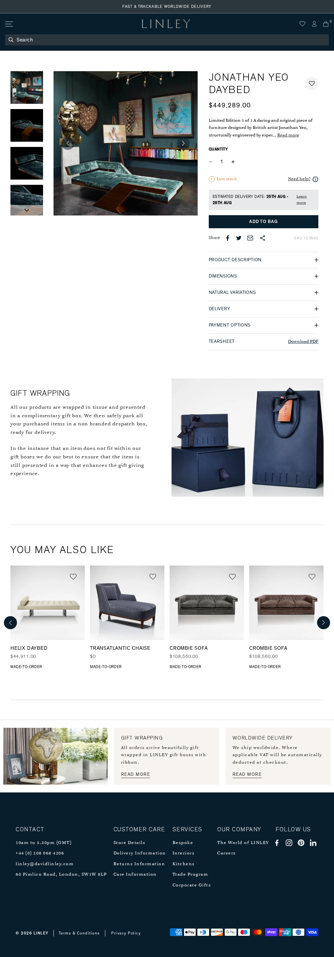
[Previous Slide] (67, 143)
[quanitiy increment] (233, 161)
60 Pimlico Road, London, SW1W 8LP (61, 874)
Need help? (299, 179)
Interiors (184, 853)
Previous (10, 622)
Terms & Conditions (79, 933)
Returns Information (139, 864)
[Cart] (326, 24)
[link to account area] (314, 24)
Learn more (301, 200)
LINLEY (41, 933)
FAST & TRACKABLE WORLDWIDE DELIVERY (167, 6)
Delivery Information (140, 853)
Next (323, 622)
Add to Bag (263, 221)
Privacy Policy (126, 933)
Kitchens (184, 864)
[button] (311, 83)
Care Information (135, 874)
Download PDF (303, 341)
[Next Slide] (26, 210)
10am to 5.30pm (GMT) (43, 842)
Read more (288, 135)
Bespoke (183, 842)
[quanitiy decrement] (212, 161)
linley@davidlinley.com (45, 864)
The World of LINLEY (243, 842)
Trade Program (190, 874)
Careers (226, 853)
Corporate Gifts (192, 885)
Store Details (129, 842)
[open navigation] (8, 24)
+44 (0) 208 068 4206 (40, 853)
